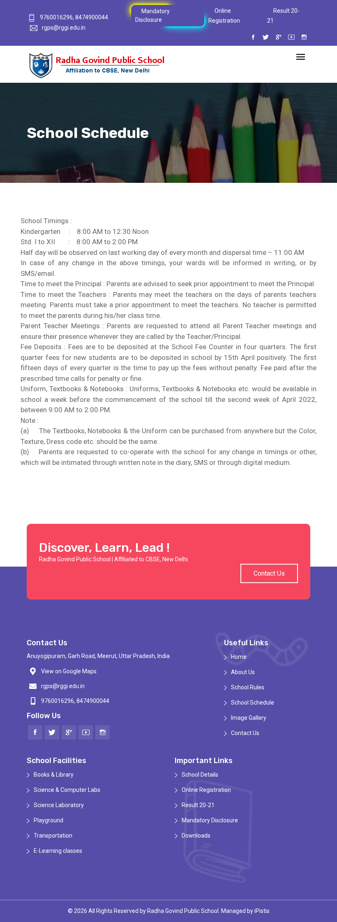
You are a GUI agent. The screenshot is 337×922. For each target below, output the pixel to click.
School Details (200, 774)
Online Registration (206, 790)
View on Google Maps (69, 671)
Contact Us (269, 573)
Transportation (53, 835)
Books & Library (54, 774)
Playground (48, 820)
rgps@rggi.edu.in (63, 27)
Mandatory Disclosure (210, 820)
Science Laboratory (59, 805)
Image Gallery (248, 717)
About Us (243, 672)
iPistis (262, 911)
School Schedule (252, 702)
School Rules (247, 687)
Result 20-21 (198, 805)
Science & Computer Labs (67, 790)
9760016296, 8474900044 (73, 17)
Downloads (196, 835)
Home (239, 657)
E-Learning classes (58, 850)
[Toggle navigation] (300, 57)
